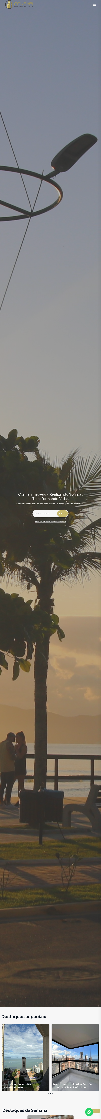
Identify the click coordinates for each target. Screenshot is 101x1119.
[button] (94, 4)
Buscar (62, 513)
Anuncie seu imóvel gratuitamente (50, 522)
